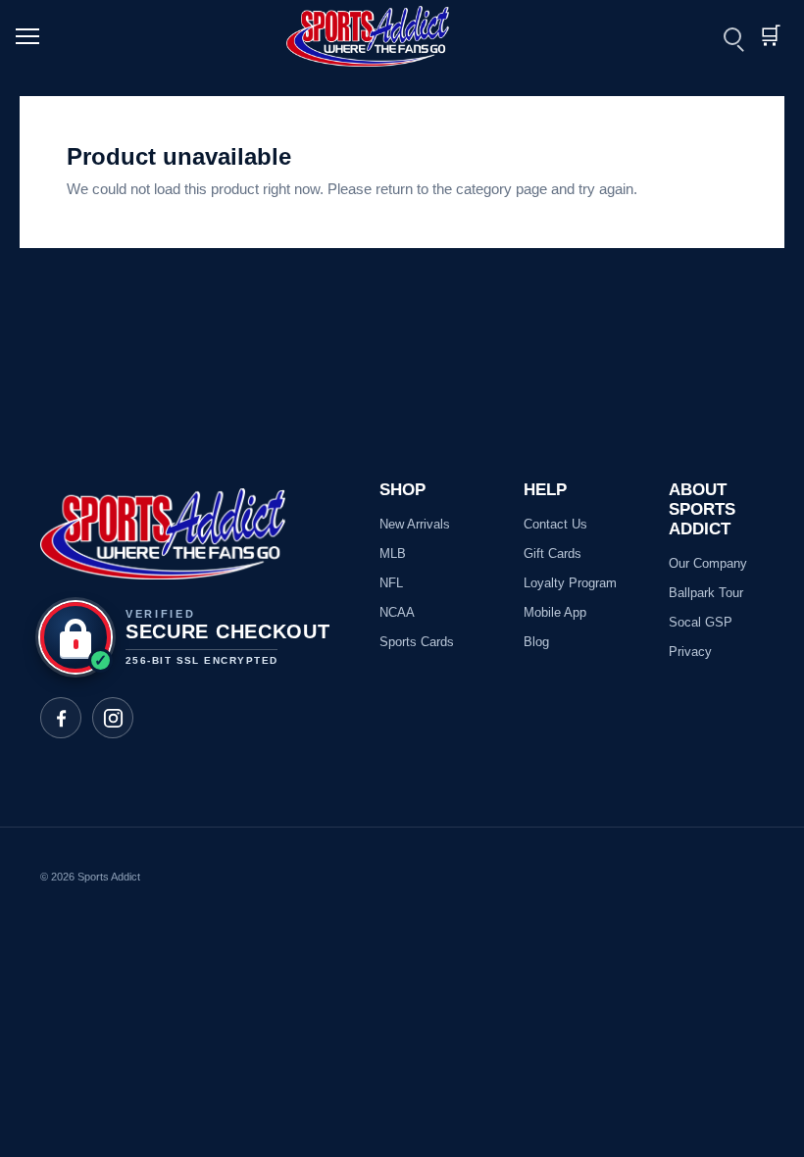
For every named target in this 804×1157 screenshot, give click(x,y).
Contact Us (555, 524)
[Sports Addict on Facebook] (60, 717)
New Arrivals (414, 524)
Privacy (690, 651)
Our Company (708, 563)
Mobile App (555, 612)
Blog (536, 641)
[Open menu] (36, 36)
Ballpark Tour (706, 592)
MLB (392, 553)
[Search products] (732, 36)
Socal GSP (700, 622)
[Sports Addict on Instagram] (112, 717)
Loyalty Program (570, 583)
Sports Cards (416, 641)
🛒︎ (769, 36)
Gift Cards (552, 553)
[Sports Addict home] (379, 36)
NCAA (397, 612)
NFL (391, 583)
